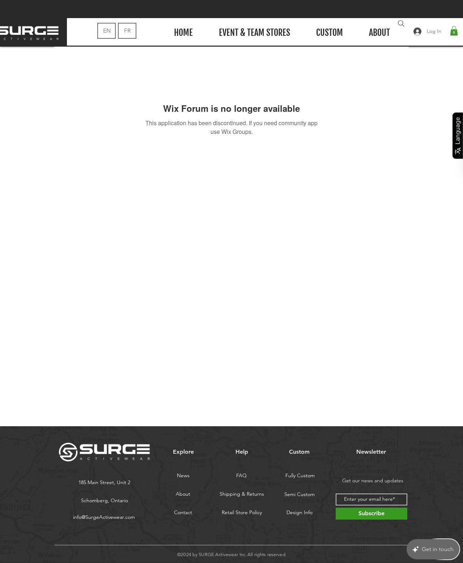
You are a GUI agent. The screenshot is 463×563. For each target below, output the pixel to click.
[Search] (401, 23)
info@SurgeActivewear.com (104, 517)
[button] (454, 30)
